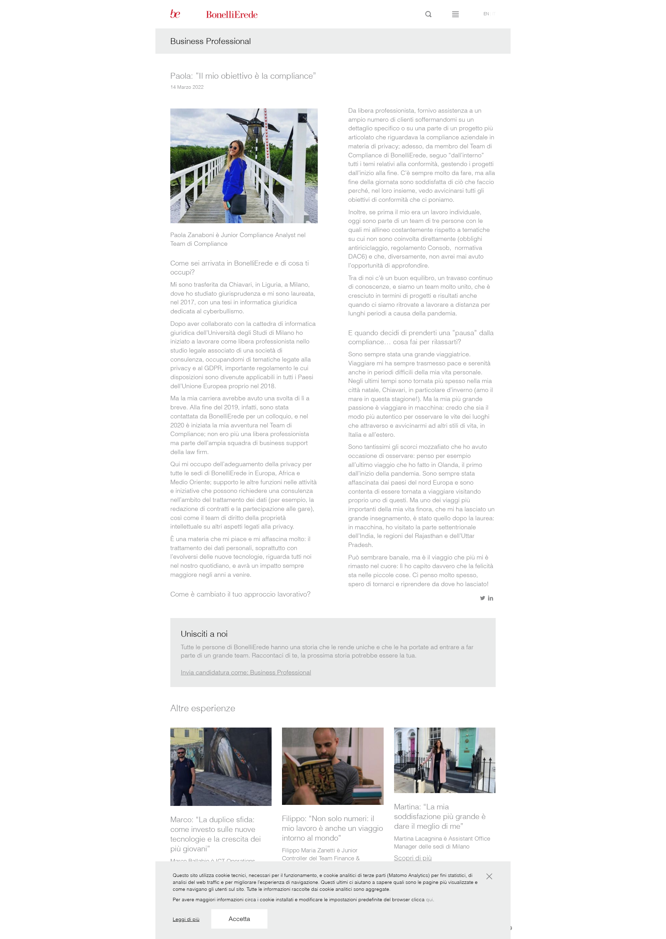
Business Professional (210, 41)
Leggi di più (186, 919)
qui (429, 899)
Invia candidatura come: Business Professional (246, 672)
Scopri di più (413, 858)
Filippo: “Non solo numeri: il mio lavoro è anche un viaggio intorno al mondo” (332, 828)
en (486, 13)
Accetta (239, 919)
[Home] (239, 14)
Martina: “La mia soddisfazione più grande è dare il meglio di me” (440, 816)
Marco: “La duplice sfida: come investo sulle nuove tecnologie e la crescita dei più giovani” (215, 834)
